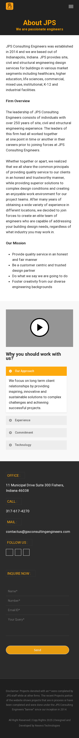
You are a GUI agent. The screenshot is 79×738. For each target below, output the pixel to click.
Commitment (24, 432)
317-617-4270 (17, 511)
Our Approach (24, 371)
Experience (22, 420)
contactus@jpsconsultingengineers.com (38, 531)
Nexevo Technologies (47, 725)
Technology (23, 445)
